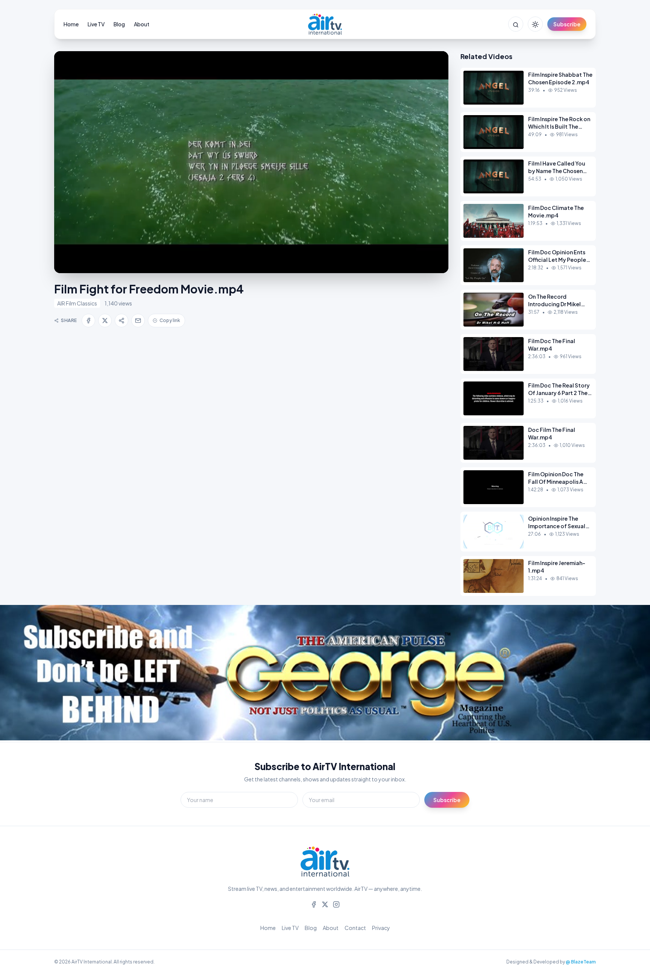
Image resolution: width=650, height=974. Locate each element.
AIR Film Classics (77, 303)
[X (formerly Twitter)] (325, 903)
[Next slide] (627, 673)
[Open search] (515, 24)
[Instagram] (336, 903)
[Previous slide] (22, 673)
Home (71, 24)
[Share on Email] (138, 320)
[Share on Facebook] (88, 320)
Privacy (381, 927)
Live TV (96, 24)
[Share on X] (105, 320)
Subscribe (566, 24)
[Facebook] (313, 903)
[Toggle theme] (535, 24)
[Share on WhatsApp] (121, 320)
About (141, 24)
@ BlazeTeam (581, 962)
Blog (119, 24)
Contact (355, 927)
